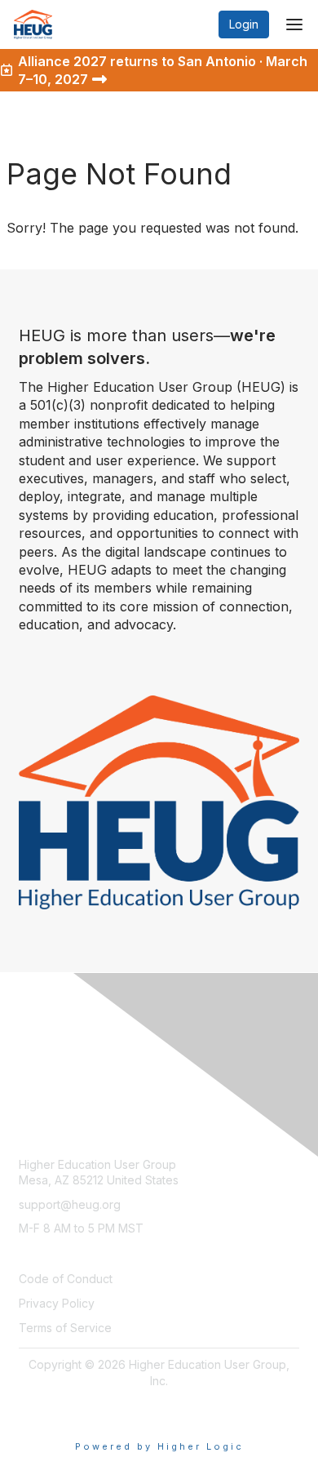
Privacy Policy (57, 1303)
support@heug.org (70, 1204)
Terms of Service (65, 1328)
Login (243, 24)
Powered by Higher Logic (159, 1446)
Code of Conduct (66, 1279)
